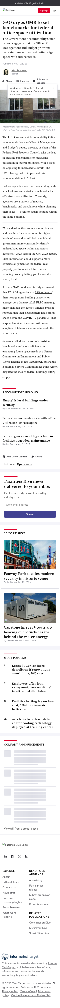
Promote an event (39, 904)
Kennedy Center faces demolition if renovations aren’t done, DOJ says (31, 669)
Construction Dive (40, 922)
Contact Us (9, 887)
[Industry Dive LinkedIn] (5, 856)
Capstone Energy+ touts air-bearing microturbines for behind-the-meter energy (28, 632)
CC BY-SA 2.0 (48, 130)
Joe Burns (10, 426)
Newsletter (8, 892)
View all (8, 828)
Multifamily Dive (38, 928)
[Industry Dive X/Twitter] (19, 856)
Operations (24, 464)
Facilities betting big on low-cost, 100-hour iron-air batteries (33, 705)
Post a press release (26, 828)
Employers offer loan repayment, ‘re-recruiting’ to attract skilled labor (31, 687)
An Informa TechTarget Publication (30, 3)
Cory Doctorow (18, 130)
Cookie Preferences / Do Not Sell (30, 995)
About (6, 876)
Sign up (44, 10)
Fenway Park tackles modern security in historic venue (29, 576)
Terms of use (28, 991)
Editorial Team (10, 882)
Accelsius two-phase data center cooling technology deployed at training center (32, 723)
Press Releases (11, 907)
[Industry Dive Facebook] (12, 856)
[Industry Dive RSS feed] (26, 856)
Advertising (35, 880)
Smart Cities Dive (39, 933)
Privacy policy (10, 991)
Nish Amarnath (19, 70)
